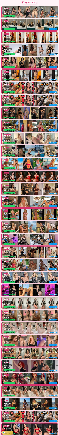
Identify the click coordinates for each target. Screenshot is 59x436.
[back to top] (56, 433)
